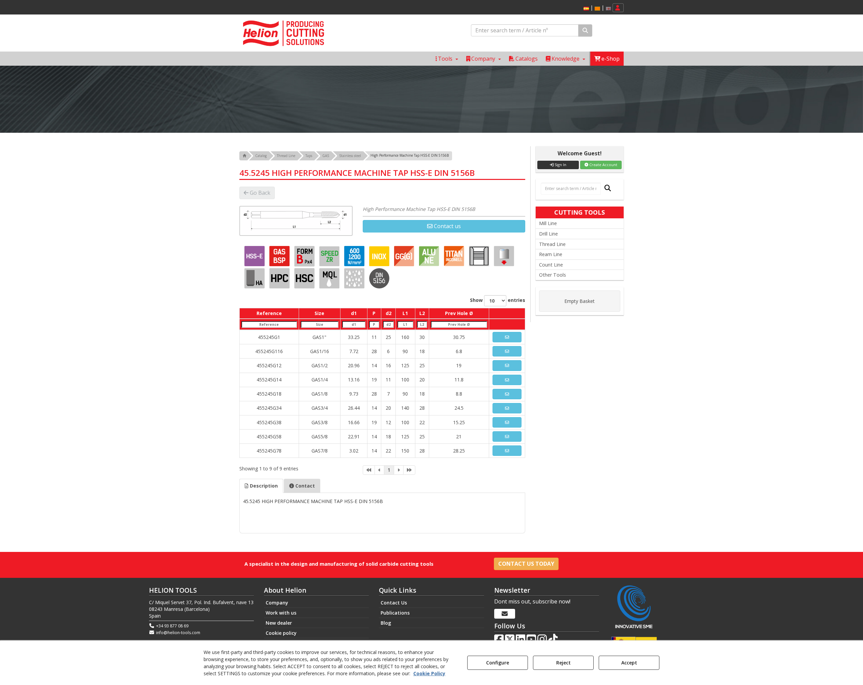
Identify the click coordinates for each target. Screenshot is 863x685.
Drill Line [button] (548, 233)
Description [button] (263, 485)
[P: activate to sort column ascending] (374, 324)
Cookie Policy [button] (429, 673)
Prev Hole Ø (459, 313)
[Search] (585, 30)
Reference (269, 313)
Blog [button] (386, 623)
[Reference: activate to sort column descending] (269, 324)
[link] (369, 470)
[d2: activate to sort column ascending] (388, 324)
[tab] (261, 486)
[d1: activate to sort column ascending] (353, 324)
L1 (405, 313)
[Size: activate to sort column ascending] (319, 324)
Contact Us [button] (394, 602)
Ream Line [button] (550, 254)
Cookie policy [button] (281, 633)
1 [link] (389, 470)
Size (319, 313)
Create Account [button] (602, 164)
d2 (388, 313)
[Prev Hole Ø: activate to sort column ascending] (459, 324)
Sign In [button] (560, 164)
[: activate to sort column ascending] (507, 313)
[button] (586, 8)
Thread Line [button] (552, 244)
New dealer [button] (279, 623)
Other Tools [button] (552, 275)
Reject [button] (563, 662)
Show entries (497, 300)
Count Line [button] (551, 264)
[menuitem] (596, 8)
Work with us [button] (281, 613)
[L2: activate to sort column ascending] (422, 324)
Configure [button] (497, 662)
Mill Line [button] (548, 223)
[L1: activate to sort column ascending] (405, 324)
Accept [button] (629, 662)
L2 (422, 313)
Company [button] (277, 602)
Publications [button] (395, 613)
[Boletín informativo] (504, 614)
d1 (354, 313)
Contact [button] (304, 485)
